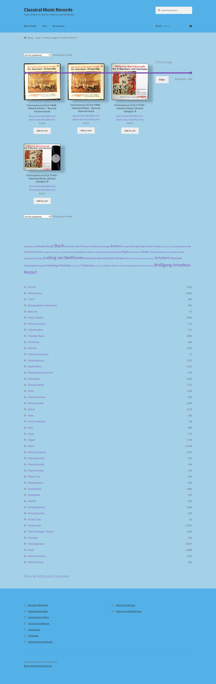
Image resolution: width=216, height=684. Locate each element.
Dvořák (188, 246)
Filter (162, 79)
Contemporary (36, 360)
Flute (31, 390)
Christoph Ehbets (138, 246)
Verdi (127, 265)
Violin (31, 549)
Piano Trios (34, 476)
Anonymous (29, 246)
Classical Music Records (48, 9)
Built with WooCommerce (38, 665)
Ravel (142, 258)
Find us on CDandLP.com (129, 611)
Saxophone (34, 494)
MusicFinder (30, 26)
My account (58, 26)
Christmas (33, 342)
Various (107, 265)
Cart (44, 26)
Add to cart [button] (42, 130)
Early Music (34, 378)
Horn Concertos (36, 421)
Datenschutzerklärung (40, 641)
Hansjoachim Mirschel (111, 252)
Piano (128, 258)
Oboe (31, 433)
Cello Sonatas (35, 329)
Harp (30, 415)
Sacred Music (35, 488)
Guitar (31, 409)
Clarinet (32, 348)
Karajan (168, 252)
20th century (35, 293)
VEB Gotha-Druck (117, 266)
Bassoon (32, 311)
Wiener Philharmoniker (145, 266)
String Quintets (36, 513)
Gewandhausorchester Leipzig (87, 252)
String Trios (34, 519)
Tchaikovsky (87, 265)
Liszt (174, 251)
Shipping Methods (38, 611)
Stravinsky (75, 265)
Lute (30, 427)
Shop (38, 37)
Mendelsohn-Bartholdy (95, 258)
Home (30, 37)
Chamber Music (36, 335)
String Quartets (36, 507)
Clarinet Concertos (38, 354)
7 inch (31, 299)
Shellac (32, 501)
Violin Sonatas (35, 562)
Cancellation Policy (38, 617)
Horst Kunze (135, 252)
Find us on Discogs (125, 605)
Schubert (161, 257)
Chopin (126, 246)
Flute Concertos (36, 397)
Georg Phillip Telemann (52, 252)
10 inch (32, 287)
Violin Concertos (37, 556)
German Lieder (36, 403)
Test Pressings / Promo (40, 531)
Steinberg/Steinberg (58, 265)
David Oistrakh (167, 247)
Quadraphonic (35, 482)
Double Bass (178, 246)
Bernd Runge (104, 246)
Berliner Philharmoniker (84, 246)
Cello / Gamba (35, 317)
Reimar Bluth (149, 259)
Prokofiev (135, 258)
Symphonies (34, 525)
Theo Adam (98, 266)
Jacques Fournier (157, 252)
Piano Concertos (37, 452)
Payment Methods (38, 605)
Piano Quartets (36, 458)
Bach (59, 246)
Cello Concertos (36, 323)
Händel (145, 252)
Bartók (68, 246)
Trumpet (33, 537)
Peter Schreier (116, 258)
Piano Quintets (36, 464)
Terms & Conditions (38, 623)
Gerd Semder (67, 252)
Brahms (116, 246)
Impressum (34, 629)
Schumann (176, 258)
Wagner (133, 265)
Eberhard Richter (33, 251)
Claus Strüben (154, 246)
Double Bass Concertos (40, 372)
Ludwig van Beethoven (63, 257)
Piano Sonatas (36, 470)
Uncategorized (36, 543)
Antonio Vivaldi (44, 246)
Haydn (125, 252)
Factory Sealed (36, 384)
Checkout (33, 635)
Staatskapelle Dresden (35, 265)
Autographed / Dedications (42, 305)
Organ (31, 439)
